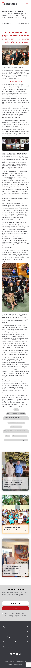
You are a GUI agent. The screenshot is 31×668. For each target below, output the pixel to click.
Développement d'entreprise (16, 413)
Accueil (4, 11)
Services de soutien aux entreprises (16, 440)
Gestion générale (16, 427)
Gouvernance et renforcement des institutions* (14, 431)
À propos (6, 627)
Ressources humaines (19, 436)
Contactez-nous (8, 647)
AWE (16, 409)
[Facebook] (11, 654)
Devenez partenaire (10, 642)
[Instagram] (20, 654)
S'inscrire (15, 608)
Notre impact (7, 637)
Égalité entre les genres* (16, 423)
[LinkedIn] (17, 654)
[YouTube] (14, 654)
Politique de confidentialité (15, 664)
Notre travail (7, 632)
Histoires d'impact (16, 11)
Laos (7, 436)
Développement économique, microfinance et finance (13, 418)
